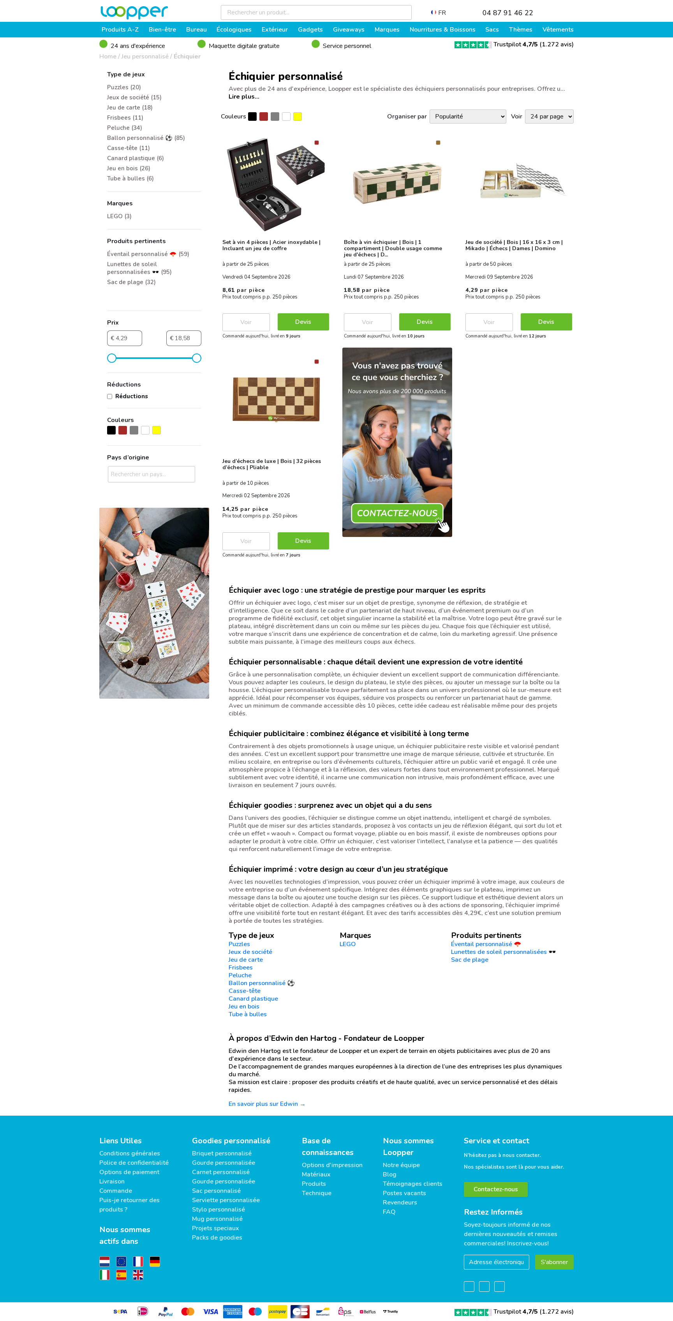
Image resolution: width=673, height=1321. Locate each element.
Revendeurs (400, 1202)
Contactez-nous (496, 1189)
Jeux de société (250, 952)
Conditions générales (129, 1153)
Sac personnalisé (216, 1191)
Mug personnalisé (217, 1219)
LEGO (348, 944)
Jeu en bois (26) (128, 168)
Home (107, 56)
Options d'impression (332, 1165)
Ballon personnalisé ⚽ (262, 983)
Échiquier (187, 56)
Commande (115, 1191)
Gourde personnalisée (223, 1163)
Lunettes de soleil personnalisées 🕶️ (503, 952)
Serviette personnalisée (226, 1200)
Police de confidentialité (134, 1163)
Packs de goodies (217, 1237)
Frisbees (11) (125, 118)
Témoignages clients (412, 1184)
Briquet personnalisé (222, 1153)
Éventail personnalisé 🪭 (486, 944)
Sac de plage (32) (131, 282)
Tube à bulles (248, 1014)
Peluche (240, 975)
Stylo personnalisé (218, 1209)
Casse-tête (245, 991)
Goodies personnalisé (231, 1141)
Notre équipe (401, 1165)
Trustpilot (515, 44)
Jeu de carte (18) (130, 107)
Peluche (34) (124, 128)
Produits (314, 1184)
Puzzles (239, 944)
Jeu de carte (246, 959)
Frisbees (241, 967)
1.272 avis (557, 44)
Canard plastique (253, 998)
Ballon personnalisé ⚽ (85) (146, 138)
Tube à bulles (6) (130, 178)
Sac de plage (469, 959)
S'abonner (554, 1262)
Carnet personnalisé (221, 1172)
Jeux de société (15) (134, 97)
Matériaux (316, 1174)
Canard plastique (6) (135, 158)
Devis (303, 322)
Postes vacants (404, 1193)
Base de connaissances (328, 1147)
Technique (316, 1193)
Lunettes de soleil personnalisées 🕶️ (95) (139, 268)
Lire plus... (244, 96)
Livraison (112, 1181)
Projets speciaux (215, 1228)
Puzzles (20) (124, 87)
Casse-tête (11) (128, 148)
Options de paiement (129, 1172)
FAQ (389, 1212)
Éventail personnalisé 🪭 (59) (148, 254)
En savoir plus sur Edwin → (267, 1104)
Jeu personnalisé (145, 56)
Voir (246, 322)
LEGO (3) (119, 216)
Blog (389, 1174)
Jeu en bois (244, 1006)
